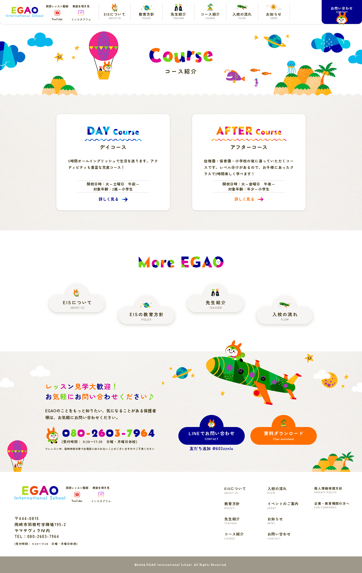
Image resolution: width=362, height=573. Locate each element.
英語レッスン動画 (57, 12)
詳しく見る (109, 199)
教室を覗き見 (81, 12)
